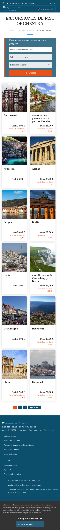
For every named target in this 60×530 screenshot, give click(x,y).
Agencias (7, 469)
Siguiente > (34, 407)
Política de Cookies (12, 449)
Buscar (31, 72)
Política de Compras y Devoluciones (18, 445)
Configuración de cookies (30, 518)
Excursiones (22, 30)
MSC (32, 30)
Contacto (7, 460)
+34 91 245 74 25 (15, 480)
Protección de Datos (12, 440)
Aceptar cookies (25, 524)
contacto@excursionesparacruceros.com (24, 485)
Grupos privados (10, 465)
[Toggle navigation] (46, 9)
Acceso (52, 3)
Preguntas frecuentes (12, 474)
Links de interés (10, 454)
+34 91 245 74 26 (32, 480)
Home (12, 30)
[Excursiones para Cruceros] (13, 9)
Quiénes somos (10, 436)
